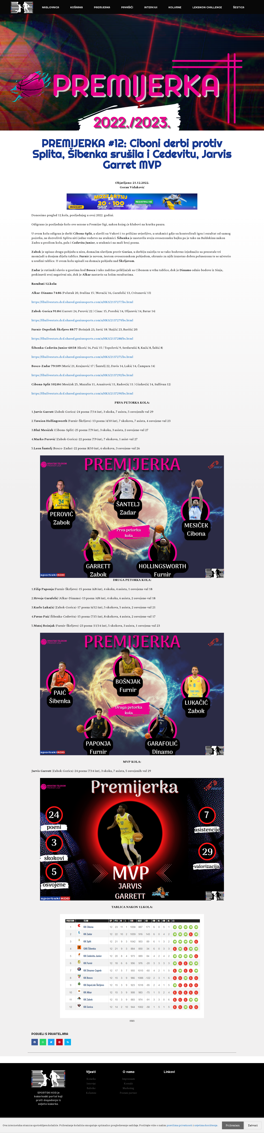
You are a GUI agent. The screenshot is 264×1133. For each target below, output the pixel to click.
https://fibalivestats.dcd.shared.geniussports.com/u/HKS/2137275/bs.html (82, 357)
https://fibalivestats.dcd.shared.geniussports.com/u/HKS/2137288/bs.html (82, 338)
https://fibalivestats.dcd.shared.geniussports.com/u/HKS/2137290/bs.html (82, 393)
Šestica (238, 7)
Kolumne (174, 7)
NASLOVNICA (50, 7)
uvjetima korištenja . (206, 1125)
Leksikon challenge (207, 7)
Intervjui (150, 7)
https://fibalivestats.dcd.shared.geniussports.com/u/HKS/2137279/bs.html (82, 320)
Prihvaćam (233, 1125)
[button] (34, 1042)
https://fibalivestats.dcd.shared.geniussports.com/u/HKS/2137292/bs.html (82, 375)
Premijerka (102, 7)
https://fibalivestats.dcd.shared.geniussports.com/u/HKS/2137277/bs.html (82, 302)
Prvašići (127, 7)
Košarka (76, 7)
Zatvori (253, 1125)
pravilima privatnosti (179, 1125)
